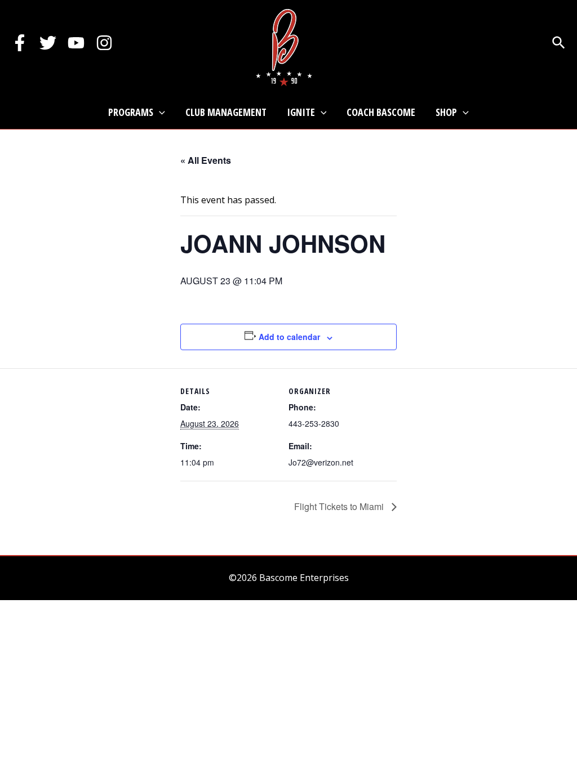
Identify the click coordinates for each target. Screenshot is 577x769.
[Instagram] (104, 42)
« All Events (205, 160)
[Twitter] (47, 42)
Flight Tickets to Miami (340, 506)
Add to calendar (289, 336)
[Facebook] (19, 42)
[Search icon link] (559, 43)
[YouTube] (76, 42)
